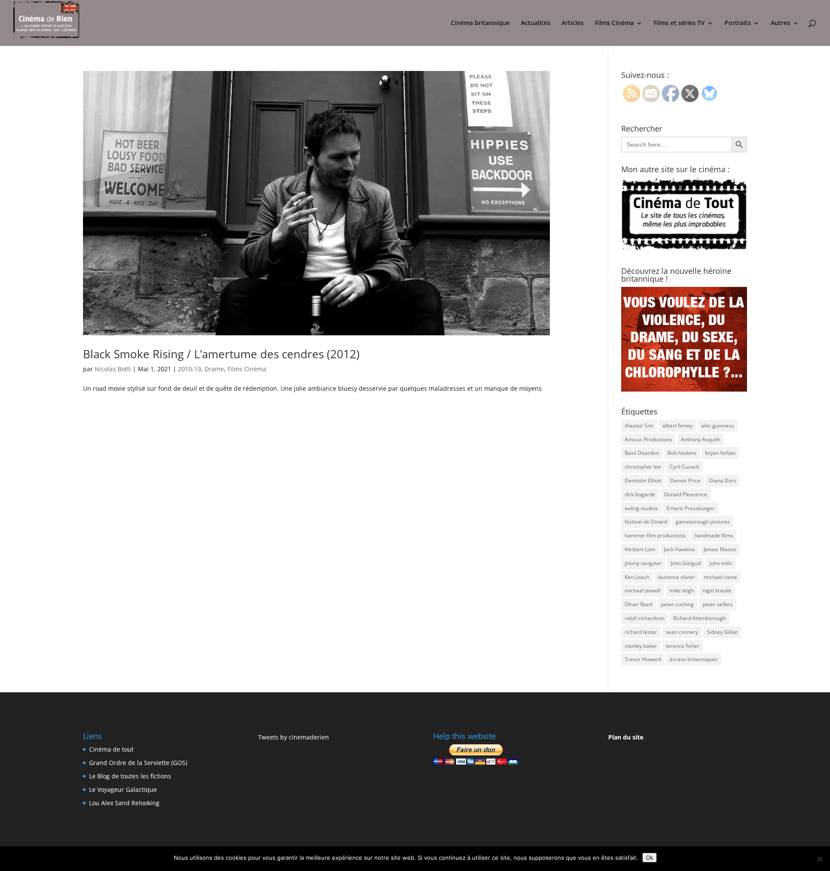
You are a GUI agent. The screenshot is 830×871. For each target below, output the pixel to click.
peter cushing (677, 604)
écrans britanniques (694, 659)
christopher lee (643, 466)
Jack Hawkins (679, 549)
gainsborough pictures (703, 521)
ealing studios (641, 508)
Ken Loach (637, 577)
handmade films (713, 535)
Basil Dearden (642, 452)
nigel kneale (716, 590)
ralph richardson (644, 618)
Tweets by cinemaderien (293, 737)
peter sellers (717, 604)
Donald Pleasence (685, 494)
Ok (649, 857)
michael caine (720, 577)
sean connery (682, 632)
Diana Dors (722, 480)
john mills (720, 563)
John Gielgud (685, 563)
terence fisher (682, 645)
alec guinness (717, 425)
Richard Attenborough (699, 618)
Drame (214, 369)
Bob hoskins (681, 452)
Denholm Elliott (643, 480)
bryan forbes (720, 452)
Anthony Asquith (700, 439)
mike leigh (681, 590)
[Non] (819, 859)
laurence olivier (676, 577)
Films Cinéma (614, 23)
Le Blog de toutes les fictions (130, 776)
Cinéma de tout (111, 749)
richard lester (641, 632)
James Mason (720, 549)
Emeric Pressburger (691, 508)
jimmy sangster (643, 563)
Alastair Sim (639, 425)
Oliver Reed (638, 604)
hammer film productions (655, 535)
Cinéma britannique (480, 23)
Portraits (738, 23)
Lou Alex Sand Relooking (124, 803)
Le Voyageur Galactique (123, 789)
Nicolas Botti (113, 369)
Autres (780, 23)
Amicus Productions (648, 439)
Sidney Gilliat (722, 632)
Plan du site (625, 737)
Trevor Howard (643, 659)
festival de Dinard (646, 521)
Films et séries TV (679, 23)
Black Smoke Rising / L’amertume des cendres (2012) (221, 354)
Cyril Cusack (684, 466)
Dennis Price (685, 480)
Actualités (535, 23)
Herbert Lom (640, 549)
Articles (573, 23)
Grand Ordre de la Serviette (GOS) (138, 763)
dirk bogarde (640, 494)
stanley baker (641, 645)
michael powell (643, 590)
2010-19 (189, 369)
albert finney (677, 425)
